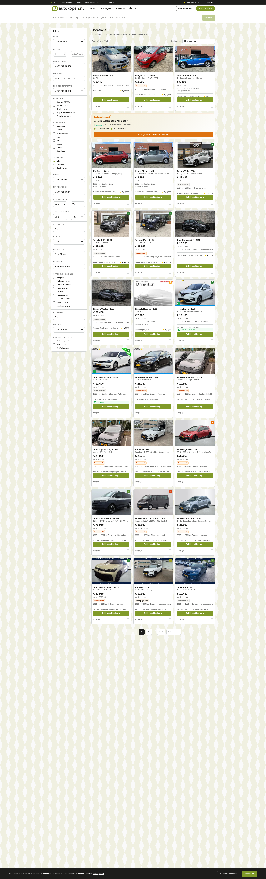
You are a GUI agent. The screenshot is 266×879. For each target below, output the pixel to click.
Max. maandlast (60, 61)
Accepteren (249, 874)
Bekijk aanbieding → (111, 100)
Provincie (57, 261)
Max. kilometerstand (62, 86)
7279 (161, 632)
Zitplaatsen (58, 224)
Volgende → (173, 632)
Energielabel (59, 249)
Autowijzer (105, 8)
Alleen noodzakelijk (228, 874)
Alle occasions (206, 8)
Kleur (56, 175)
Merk (55, 37)
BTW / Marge (58, 312)
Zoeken (208, 17)
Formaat (57, 325)
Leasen (118, 8)
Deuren (56, 237)
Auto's (93, 8)
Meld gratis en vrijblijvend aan (151, 134)
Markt (131, 8)
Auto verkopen (185, 8)
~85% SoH (188, 330)
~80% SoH (104, 402)
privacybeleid (98, 874)
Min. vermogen (60, 187)
